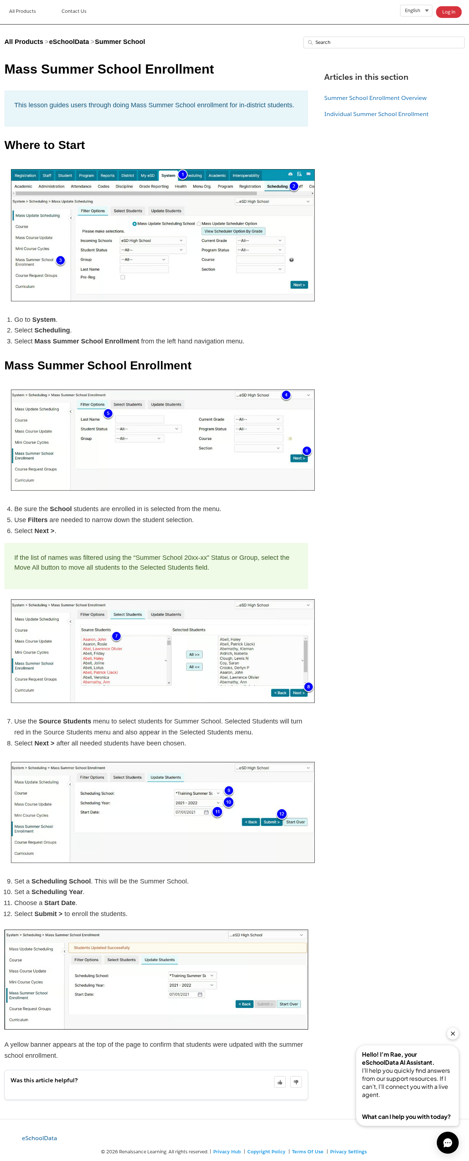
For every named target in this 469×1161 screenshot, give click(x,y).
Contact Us (74, 11)
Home (22, 12)
